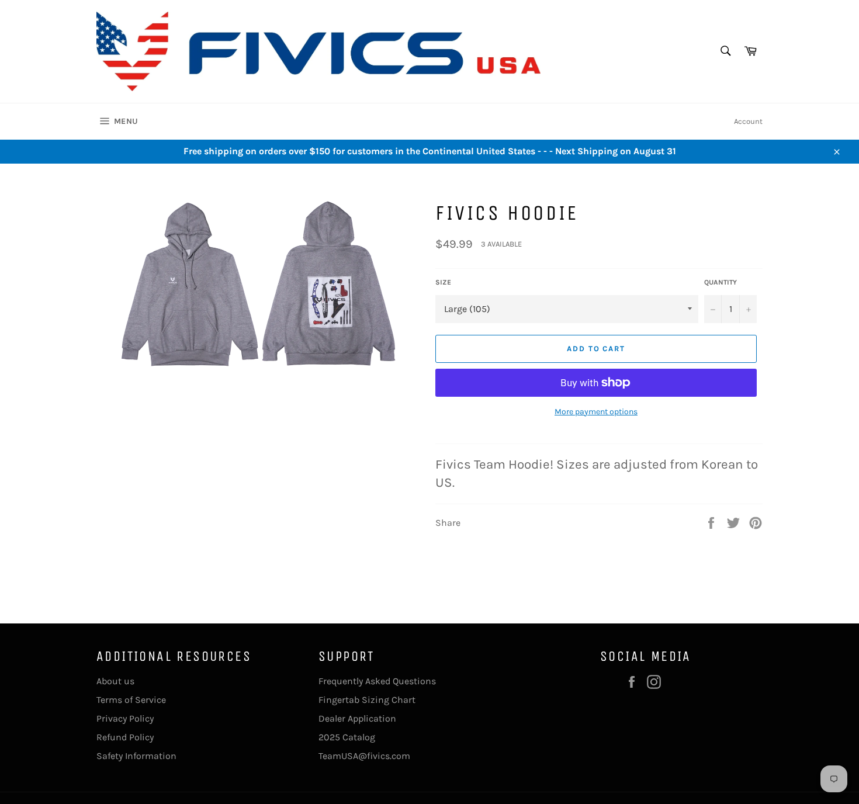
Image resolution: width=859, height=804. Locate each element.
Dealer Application (357, 718)
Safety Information (136, 755)
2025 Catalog (346, 737)
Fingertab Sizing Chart (366, 699)
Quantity (720, 282)
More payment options (596, 412)
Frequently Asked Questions (377, 681)
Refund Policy (125, 737)
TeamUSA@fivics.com (364, 755)
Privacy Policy (125, 718)
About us (115, 681)
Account (748, 121)
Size (443, 282)
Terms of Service (131, 699)
